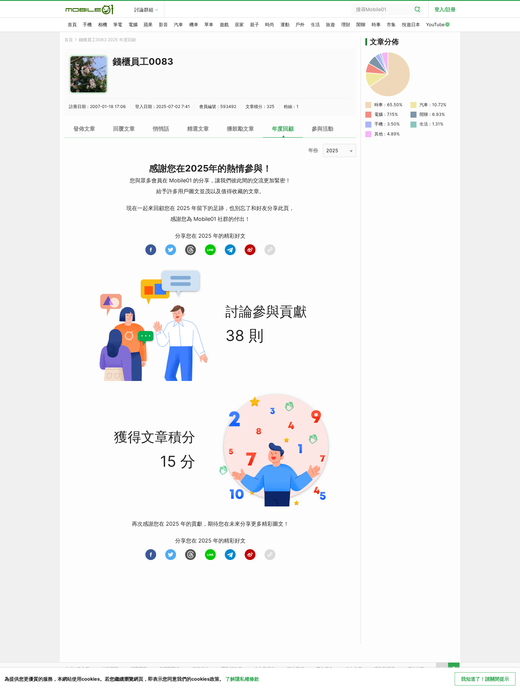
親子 (254, 24)
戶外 (300, 24)
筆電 (117, 24)
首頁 (72, 24)
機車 (193, 24)
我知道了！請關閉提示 (485, 679)
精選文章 (198, 128)
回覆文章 (124, 128)
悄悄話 (161, 128)
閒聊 (360, 24)
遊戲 (224, 24)
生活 (315, 24)
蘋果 (148, 24)
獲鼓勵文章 (240, 128)
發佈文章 (84, 128)
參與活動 (322, 128)
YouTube (435, 24)
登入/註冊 (445, 9)
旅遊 (330, 24)
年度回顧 (283, 128)
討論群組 (143, 10)
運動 (284, 24)
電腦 (133, 24)
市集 (391, 24)
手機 (87, 24)
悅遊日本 (411, 24)
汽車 (178, 24)
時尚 (269, 24)
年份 (313, 150)
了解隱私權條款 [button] (242, 679)
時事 (376, 24)
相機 (102, 24)
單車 (208, 24)
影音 (163, 24)
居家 (239, 24)
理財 (345, 24)
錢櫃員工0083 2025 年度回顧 (107, 39)
